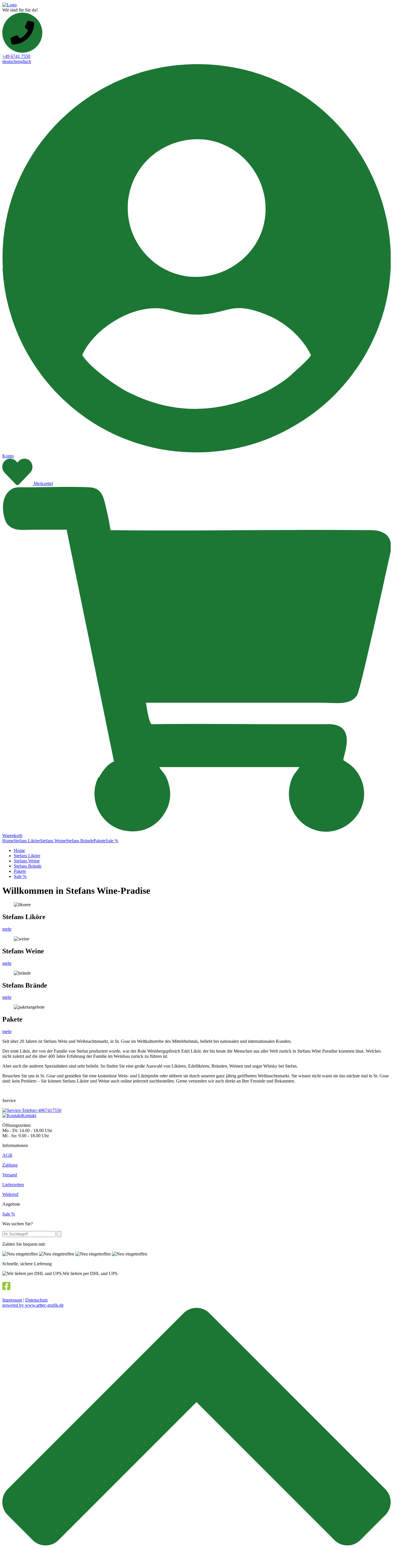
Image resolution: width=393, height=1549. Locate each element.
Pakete (100, 840)
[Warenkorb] (196, 830)
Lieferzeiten (13, 1184)
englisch (23, 61)
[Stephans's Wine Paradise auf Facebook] (6, 1287)
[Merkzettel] (18, 483)
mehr (7, 929)
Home (8, 840)
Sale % (112, 840)
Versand (9, 1174)
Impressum (12, 1299)
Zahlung (10, 1165)
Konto (8, 456)
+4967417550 (48, 1110)
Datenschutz (36, 1299)
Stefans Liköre (27, 840)
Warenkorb (12, 835)
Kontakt (29, 1115)
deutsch (9, 61)
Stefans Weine (53, 840)
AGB (7, 1155)
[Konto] (196, 450)
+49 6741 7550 (16, 56)
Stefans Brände (80, 840)
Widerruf (10, 1194)
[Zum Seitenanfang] (196, 1544)
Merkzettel (43, 483)
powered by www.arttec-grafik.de (33, 1305)
